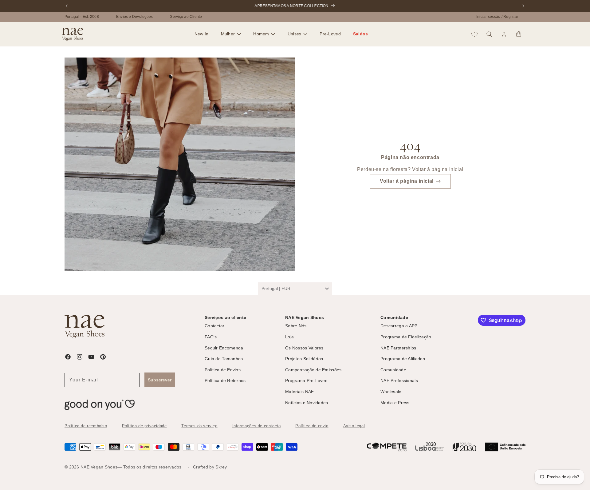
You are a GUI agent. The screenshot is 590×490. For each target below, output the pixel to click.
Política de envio (311, 426)
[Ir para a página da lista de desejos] (474, 34)
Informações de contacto (256, 426)
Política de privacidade (144, 426)
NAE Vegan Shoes (99, 466)
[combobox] (295, 288)
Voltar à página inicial (407, 181)
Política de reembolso (86, 426)
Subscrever (159, 379)
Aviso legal (354, 426)
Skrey (221, 466)
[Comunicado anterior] (66, 6)
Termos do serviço (199, 426)
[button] (231, 34)
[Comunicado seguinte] (523, 6)
